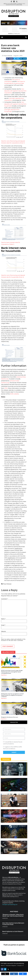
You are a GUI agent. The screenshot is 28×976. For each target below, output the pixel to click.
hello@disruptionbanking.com (9, 904)
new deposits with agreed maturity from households (15, 104)
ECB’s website (14, 394)
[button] (2, 37)
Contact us (20, 3)
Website (3, 631)
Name (3, 618)
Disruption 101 (10, 4)
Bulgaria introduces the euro (9, 717)
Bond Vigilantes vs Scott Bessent (12, 931)
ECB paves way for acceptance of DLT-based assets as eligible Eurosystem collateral (12, 695)
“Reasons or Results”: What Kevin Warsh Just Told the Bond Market (13, 915)
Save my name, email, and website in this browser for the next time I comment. (13, 639)
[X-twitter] (17, 1)
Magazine (13, 3)
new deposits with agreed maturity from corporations (15, 90)
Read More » (4, 675)
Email (3, 625)
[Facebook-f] (11, 1)
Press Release (7, 584)
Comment (4, 598)
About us (6, 3)
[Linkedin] (14, 1)
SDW (6, 388)
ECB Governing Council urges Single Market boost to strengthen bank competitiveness (12, 672)
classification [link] (18, 548)
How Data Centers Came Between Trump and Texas (13, 923)
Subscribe (19, 4)
